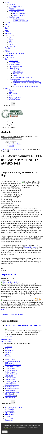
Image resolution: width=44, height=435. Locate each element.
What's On (12, 95)
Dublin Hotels (9, 368)
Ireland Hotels (9, 359)
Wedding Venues (14, 99)
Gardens (11, 90)
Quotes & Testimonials (16, 10)
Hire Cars (8, 416)
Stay (6, 28)
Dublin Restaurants (11, 370)
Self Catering (13, 93)
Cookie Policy (7, 429)
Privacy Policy (9, 350)
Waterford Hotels (10, 396)
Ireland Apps (14, 68)
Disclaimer (8, 347)
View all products (6, 341)
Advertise (8, 356)
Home (3, 149)
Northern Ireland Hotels (12, 361)
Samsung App (17, 73)
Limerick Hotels (10, 390)
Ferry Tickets (9, 418)
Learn (7, 31)
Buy (6, 30)
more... (3, 309)
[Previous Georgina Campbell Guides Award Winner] (36, 299)
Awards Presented (19, 13)
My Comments (10, 413)
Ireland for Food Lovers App (22, 77)
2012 (20, 149)
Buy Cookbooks (14, 64)
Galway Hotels (10, 379)
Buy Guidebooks (14, 62)
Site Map (8, 352)
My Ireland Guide (15, 144)
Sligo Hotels (9, 394)
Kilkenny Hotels (10, 387)
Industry (11, 146)
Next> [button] (10, 340)
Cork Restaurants (10, 377)
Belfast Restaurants (11, 374)
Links (7, 354)
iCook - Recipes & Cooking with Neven (26, 81)
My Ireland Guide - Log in (13, 407)
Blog (6, 50)
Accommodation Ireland (13, 365)
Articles (7, 48)
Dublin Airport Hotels (12, 366)
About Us (12, 4)
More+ (7, 88)
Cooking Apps (14, 79)
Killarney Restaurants (12, 385)
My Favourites (9, 409)
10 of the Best (9, 35)
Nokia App (16, 75)
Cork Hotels (9, 376)
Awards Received (19, 15)
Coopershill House (30, 247)
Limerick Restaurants (12, 392)
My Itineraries (9, 411)
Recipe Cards (13, 61)
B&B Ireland (9, 363)
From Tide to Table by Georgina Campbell (23, 325)
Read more (8, 336)
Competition (9, 420)
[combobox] (13, 104)
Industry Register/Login (20, 21)
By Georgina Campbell (16, 53)
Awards (7, 22)
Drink (7, 26)
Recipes (7, 52)
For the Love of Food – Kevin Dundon (25, 86)
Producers (8, 33)
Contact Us (12, 8)
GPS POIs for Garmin (16, 66)
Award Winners (14, 11)
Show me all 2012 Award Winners (12, 315)
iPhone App (17, 70)
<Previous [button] (4, 340)
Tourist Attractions (15, 97)
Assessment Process (15, 6)
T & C (7, 348)
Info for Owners (15, 17)
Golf (10, 92)
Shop (6, 59)
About (7, 2)
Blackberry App (18, 72)
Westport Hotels (10, 397)
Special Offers (9, 55)
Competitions (9, 57)
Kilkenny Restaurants (12, 388)
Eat (6, 24)
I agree (5, 432)
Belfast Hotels (9, 372)
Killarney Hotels (10, 383)
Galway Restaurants (11, 381)
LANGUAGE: (6, 105)
